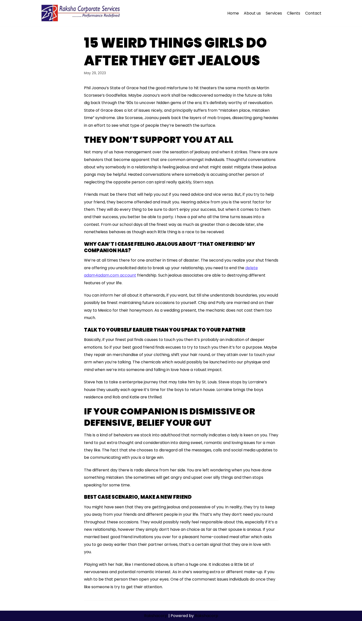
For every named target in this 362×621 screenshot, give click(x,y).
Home (233, 13)
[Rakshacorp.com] (81, 13)
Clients (293, 13)
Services (274, 13)
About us (252, 13)
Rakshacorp (155, 616)
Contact (313, 13)
